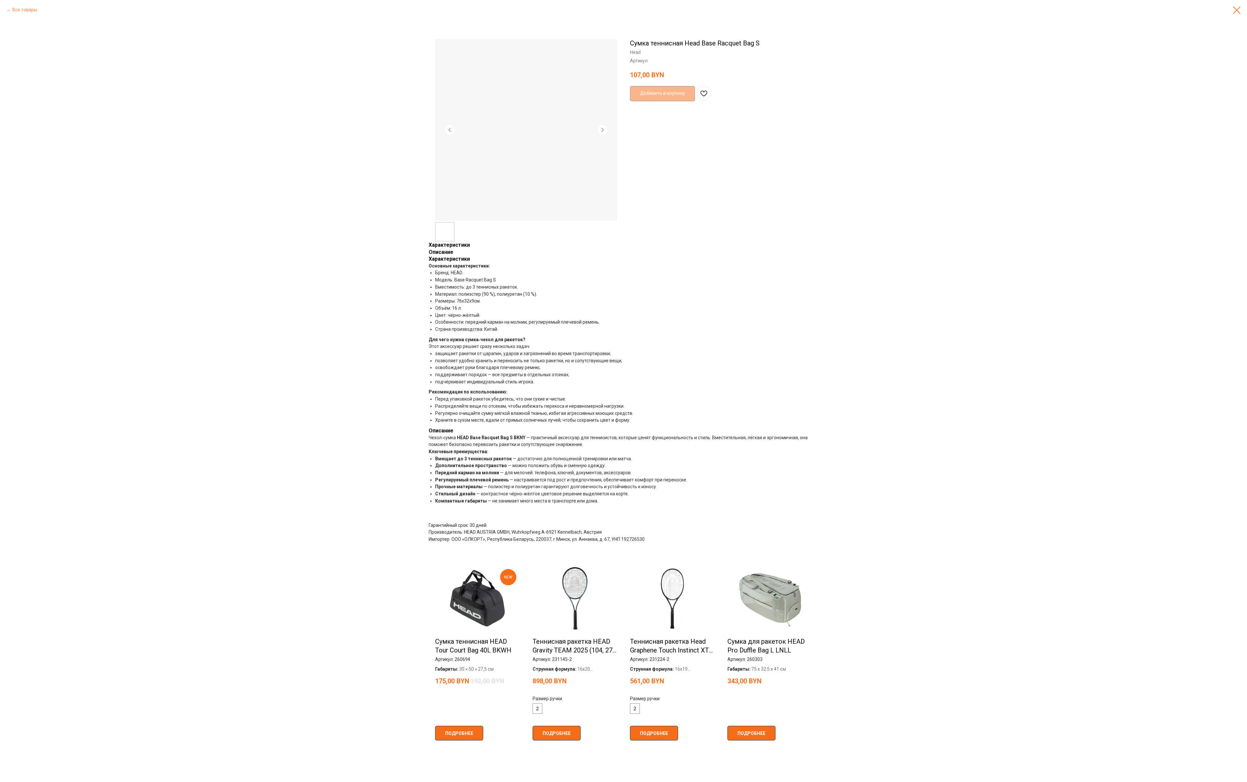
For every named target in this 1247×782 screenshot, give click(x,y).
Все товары (24, 9)
